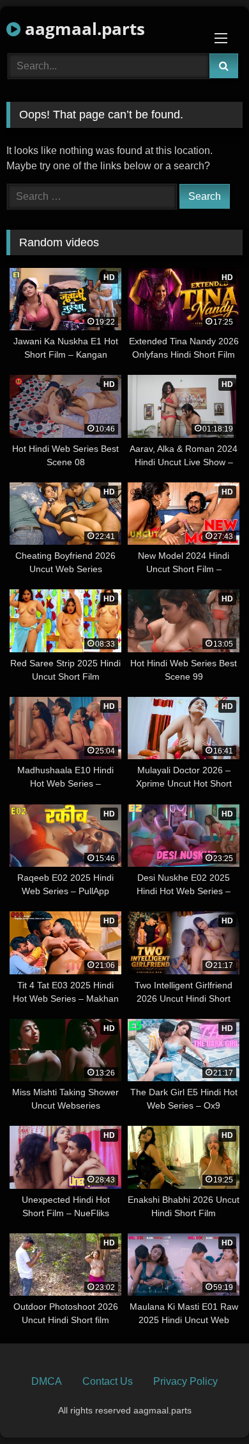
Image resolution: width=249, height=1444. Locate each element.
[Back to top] (209, 1406)
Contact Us (107, 1381)
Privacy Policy (185, 1381)
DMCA (46, 1381)
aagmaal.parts (82, 28)
